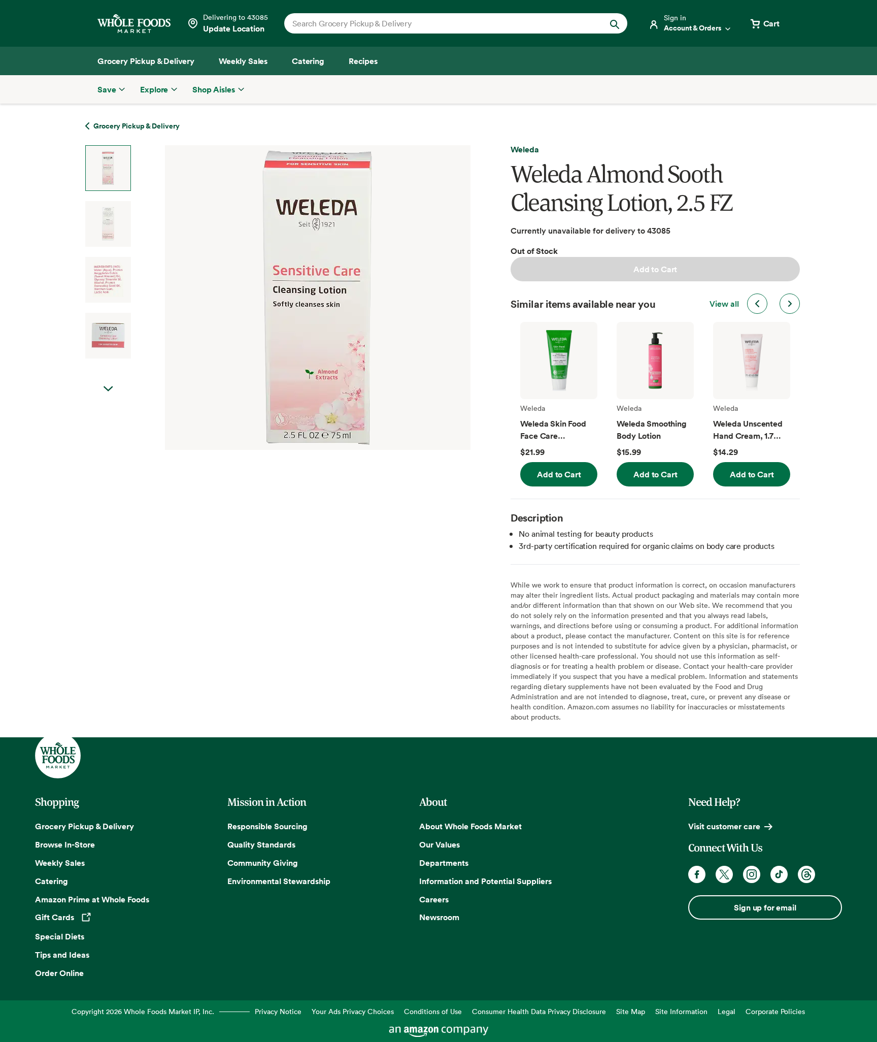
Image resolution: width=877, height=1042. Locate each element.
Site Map (630, 1011)
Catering (51, 881)
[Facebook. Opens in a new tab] (696, 874)
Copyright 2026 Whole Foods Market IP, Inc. (143, 1011)
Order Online (59, 973)
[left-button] (757, 304)
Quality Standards (261, 844)
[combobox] (439, 23)
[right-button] (790, 304)
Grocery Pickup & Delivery (84, 826)
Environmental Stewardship (278, 881)
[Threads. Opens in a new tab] (806, 874)
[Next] (290, 297)
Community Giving (262, 862)
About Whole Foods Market (470, 826)
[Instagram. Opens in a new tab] (751, 874)
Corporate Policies (775, 1011)
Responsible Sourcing (267, 826)
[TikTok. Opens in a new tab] (779, 874)
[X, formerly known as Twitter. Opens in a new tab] (724, 874)
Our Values (439, 844)
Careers (434, 899)
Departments (443, 862)
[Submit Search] (614, 23)
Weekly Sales (60, 862)
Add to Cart (655, 269)
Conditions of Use (433, 1011)
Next (108, 389)
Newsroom (439, 917)
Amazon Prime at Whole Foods (92, 899)
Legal (726, 1011)
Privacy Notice (278, 1011)
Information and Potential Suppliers (485, 881)
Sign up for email (765, 907)
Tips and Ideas (62, 954)
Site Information (681, 1011)
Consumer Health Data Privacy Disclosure (539, 1011)
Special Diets (59, 936)
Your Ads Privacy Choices (353, 1011)
